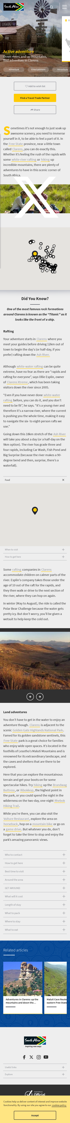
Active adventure (18, 51)
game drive (13, 829)
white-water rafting (30, 366)
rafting (16, 569)
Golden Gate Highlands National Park (38, 730)
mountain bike (42, 824)
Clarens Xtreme (17, 382)
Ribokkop (26, 790)
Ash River (59, 434)
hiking (38, 785)
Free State (11, 740)
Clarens (42, 339)
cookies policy (59, 1105)
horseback (11, 824)
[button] (35, 510)
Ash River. (43, 354)
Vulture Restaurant (16, 819)
